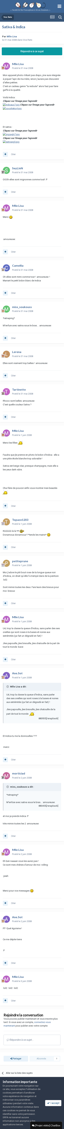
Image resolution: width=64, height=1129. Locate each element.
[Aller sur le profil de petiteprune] (6, 563)
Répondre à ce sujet (32, 51)
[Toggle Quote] (8, 686)
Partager (16, 1058)
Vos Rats (27, 40)
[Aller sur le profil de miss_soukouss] (6, 309)
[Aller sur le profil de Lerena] (6, 354)
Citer (13, 154)
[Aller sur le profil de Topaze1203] (6, 521)
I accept (54, 1103)
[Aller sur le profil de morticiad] (6, 775)
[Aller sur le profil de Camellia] (6, 267)
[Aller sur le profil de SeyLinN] (6, 170)
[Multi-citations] (5, 154)
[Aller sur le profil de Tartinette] (6, 391)
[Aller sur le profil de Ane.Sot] (6, 675)
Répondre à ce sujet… (21, 1039)
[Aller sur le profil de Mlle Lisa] (6, 66)
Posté (22, 68)
